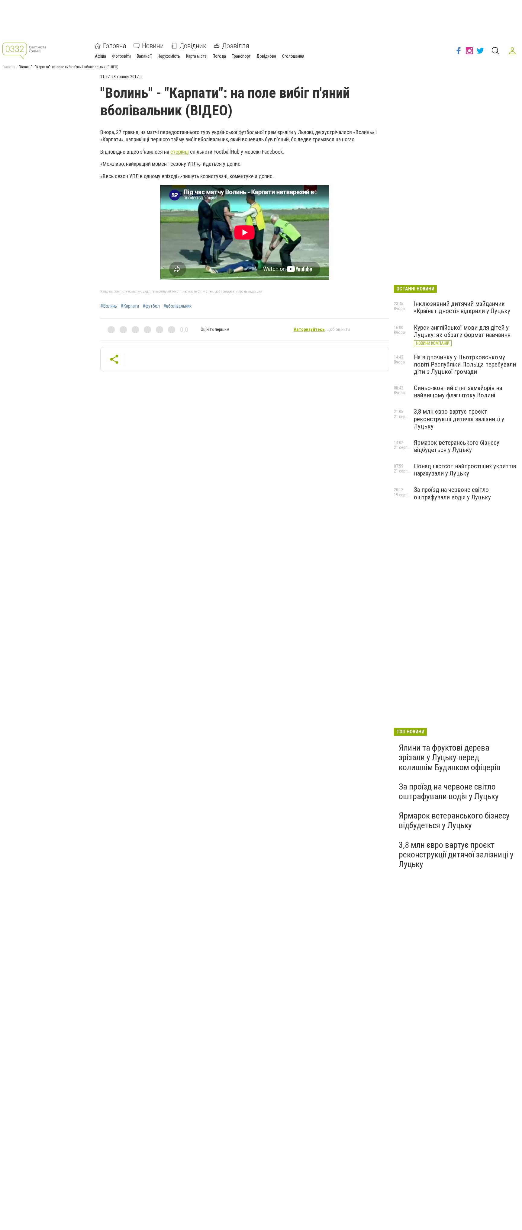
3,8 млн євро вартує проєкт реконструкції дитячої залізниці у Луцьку (459, 419)
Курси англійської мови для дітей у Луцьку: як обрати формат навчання (462, 331)
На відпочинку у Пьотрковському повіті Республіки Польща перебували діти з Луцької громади (465, 364)
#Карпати (130, 306)
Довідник (192, 46)
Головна (114, 46)
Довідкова (266, 56)
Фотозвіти (121, 56)
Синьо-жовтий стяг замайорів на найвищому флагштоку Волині (458, 391)
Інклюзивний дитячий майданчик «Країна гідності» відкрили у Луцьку (462, 307)
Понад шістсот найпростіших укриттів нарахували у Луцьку (465, 470)
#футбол (151, 306)
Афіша (100, 56)
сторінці (179, 152)
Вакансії (144, 56)
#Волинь (108, 306)
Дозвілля (235, 46)
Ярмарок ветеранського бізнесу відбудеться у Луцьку (456, 446)
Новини (153, 46)
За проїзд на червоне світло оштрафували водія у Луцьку (452, 493)
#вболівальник (177, 306)
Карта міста (196, 56)
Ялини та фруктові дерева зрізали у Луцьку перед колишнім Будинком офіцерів (450, 757)
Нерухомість (169, 56)
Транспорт (241, 56)
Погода (219, 56)
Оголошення (293, 56)
